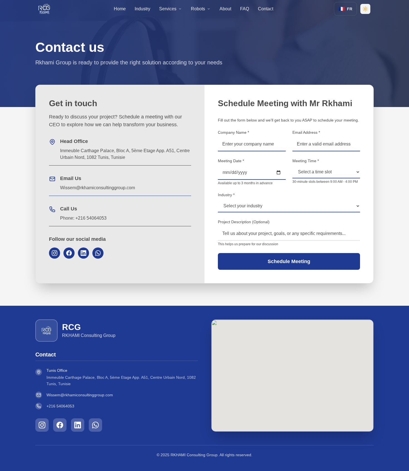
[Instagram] (54, 253)
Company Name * (233, 132)
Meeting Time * (305, 161)
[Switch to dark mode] (365, 9)
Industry (142, 8)
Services (167, 8)
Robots (198, 8)
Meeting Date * (231, 161)
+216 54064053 (60, 406)
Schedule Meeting (289, 261)
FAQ (244, 8)
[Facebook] (69, 253)
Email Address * (306, 132)
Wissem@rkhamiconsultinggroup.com (79, 395)
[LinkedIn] (83, 253)
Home (120, 8)
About (225, 8)
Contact (265, 8)
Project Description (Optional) (244, 222)
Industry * (226, 195)
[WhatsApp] (98, 253)
